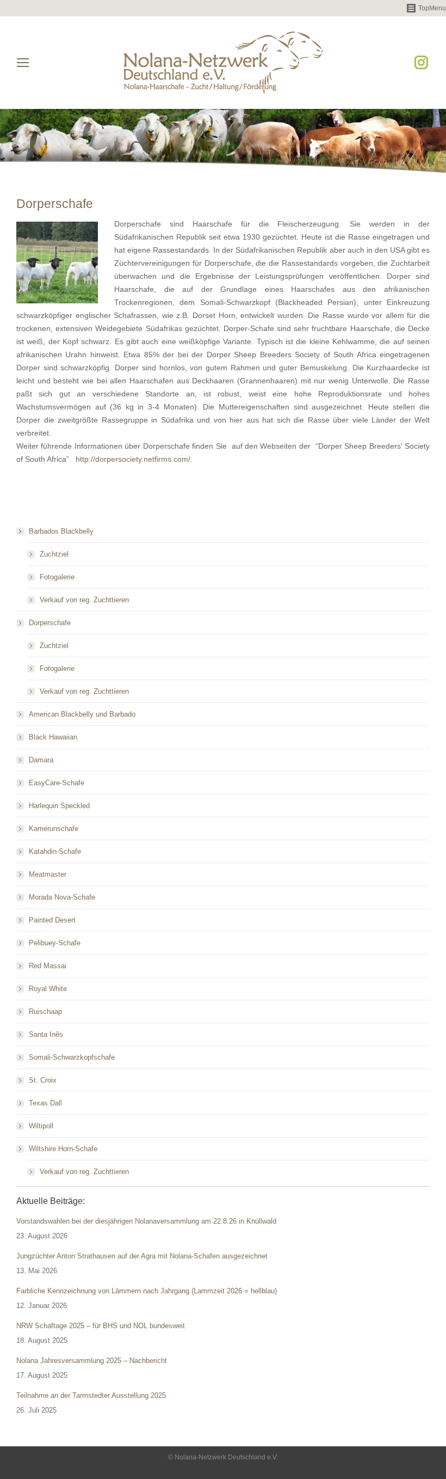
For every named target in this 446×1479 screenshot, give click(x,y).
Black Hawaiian (53, 737)
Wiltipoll (41, 1126)
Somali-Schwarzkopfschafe (72, 1057)
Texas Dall (45, 1103)
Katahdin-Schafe (55, 851)
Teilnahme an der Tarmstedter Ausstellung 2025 (91, 1395)
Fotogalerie (57, 577)
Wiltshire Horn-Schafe (63, 1149)
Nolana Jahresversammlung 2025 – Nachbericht (91, 1360)
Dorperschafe (50, 623)
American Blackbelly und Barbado (82, 714)
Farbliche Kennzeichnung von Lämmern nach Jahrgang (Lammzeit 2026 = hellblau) (146, 1291)
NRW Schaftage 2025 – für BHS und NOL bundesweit (100, 1326)
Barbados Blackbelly (61, 531)
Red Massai (47, 966)
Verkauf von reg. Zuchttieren (84, 600)
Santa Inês (46, 1034)
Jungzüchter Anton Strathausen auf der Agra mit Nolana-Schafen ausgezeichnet (142, 1256)
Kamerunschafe (53, 828)
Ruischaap (45, 1011)
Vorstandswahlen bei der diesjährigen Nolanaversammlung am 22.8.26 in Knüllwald (146, 1221)
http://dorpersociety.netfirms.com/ (133, 459)
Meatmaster (47, 874)
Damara (41, 760)
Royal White (48, 989)
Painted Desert (52, 920)
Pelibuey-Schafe (54, 943)
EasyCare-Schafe (56, 783)
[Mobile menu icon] (22, 62)
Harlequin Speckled (59, 806)
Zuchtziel (54, 554)
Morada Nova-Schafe (62, 897)
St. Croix (43, 1080)
